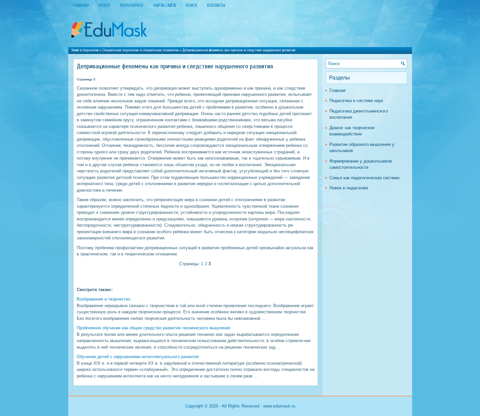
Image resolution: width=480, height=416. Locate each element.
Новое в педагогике (85, 50)
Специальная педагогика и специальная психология (140, 50)
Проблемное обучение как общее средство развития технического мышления (153, 327)
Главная (337, 90)
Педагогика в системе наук (356, 100)
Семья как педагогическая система (364, 177)
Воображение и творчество (103, 299)
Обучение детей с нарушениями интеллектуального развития (138, 356)
